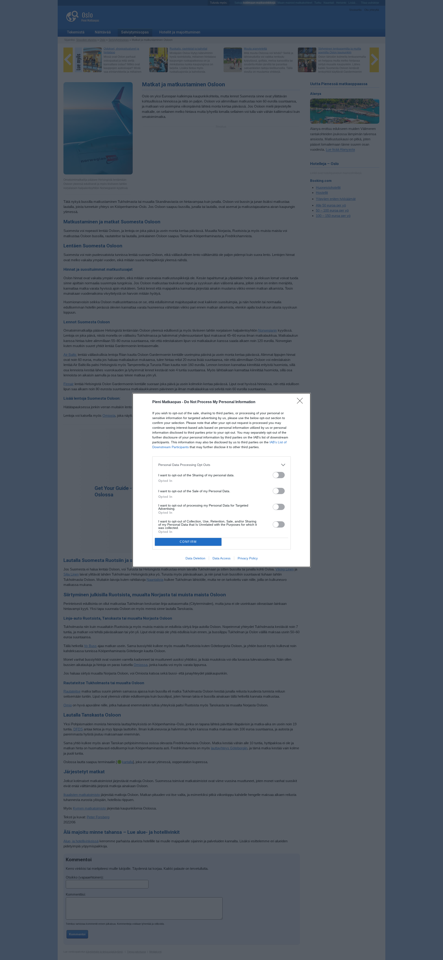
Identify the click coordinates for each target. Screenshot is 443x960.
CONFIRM (188, 541)
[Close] (301, 402)
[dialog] (221, 480)
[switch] (279, 475)
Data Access (221, 558)
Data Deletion (195, 558)
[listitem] (221, 464)
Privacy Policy (248, 558)
